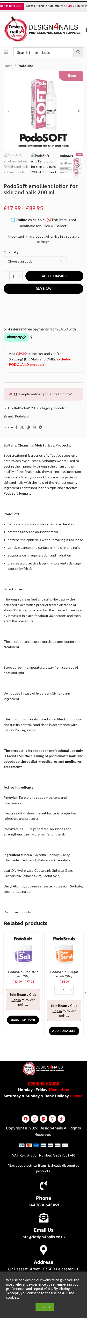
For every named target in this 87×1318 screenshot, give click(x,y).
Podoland (25, 66)
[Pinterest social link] (28, 427)
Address (43, 1262)
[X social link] (22, 427)
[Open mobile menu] (6, 52)
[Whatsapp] (52, 1119)
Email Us (44, 1230)
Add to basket (54, 276)
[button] (64, 1031)
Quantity (11, 252)
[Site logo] (42, 29)
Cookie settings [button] (19, 1307)
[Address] (43, 1250)
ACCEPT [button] (44, 1307)
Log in (16, 1000)
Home (8, 66)
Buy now (43, 289)
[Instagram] (34, 1119)
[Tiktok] (61, 1119)
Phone (43, 1198)
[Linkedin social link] (34, 427)
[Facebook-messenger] (43, 1119)
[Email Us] (43, 1218)
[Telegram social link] (40, 427)
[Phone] (43, 1186)
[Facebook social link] (16, 427)
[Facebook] (25, 1119)
